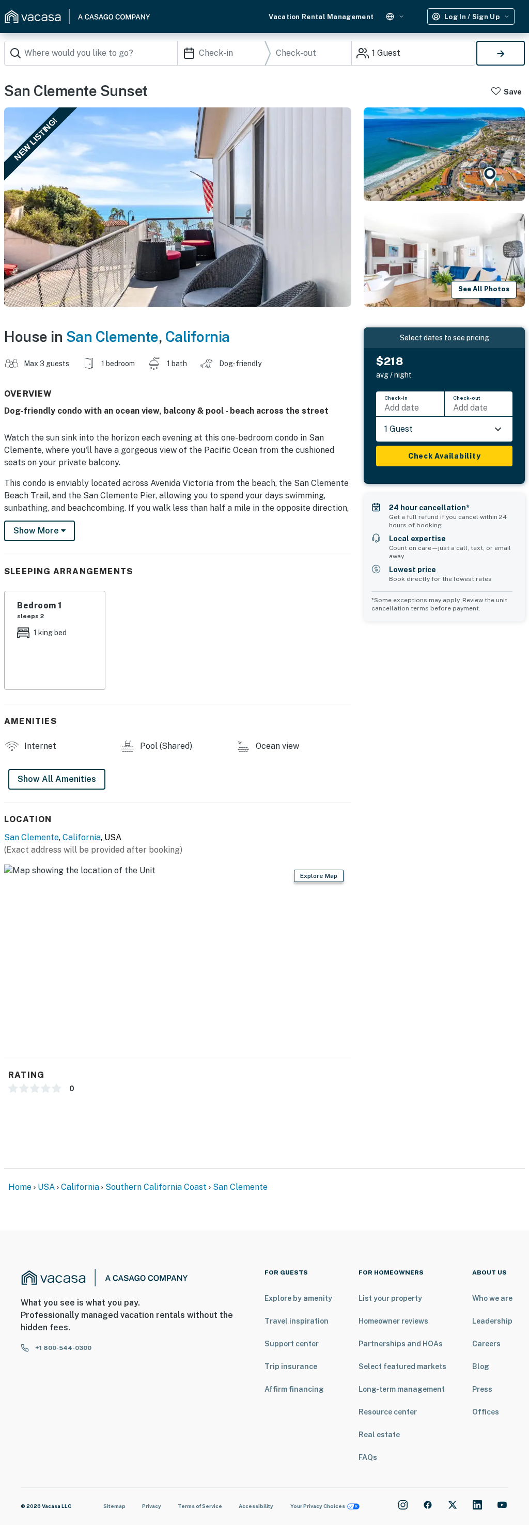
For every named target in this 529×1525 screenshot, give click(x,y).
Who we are (492, 1298)
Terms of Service (200, 1506)
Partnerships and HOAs (401, 1344)
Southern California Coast (156, 1187)
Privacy (151, 1506)
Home (20, 1187)
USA (46, 1187)
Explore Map (318, 875)
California (197, 336)
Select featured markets (402, 1366)
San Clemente (112, 336)
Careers (486, 1344)
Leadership (492, 1321)
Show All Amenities (57, 779)
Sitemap (114, 1506)
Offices (485, 1412)
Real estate (379, 1434)
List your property (390, 1298)
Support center (291, 1344)
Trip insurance (290, 1366)
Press (482, 1389)
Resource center (388, 1412)
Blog (480, 1366)
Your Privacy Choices (317, 1506)
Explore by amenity (298, 1298)
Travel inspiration (296, 1321)
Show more (37, 531)
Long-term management (402, 1389)
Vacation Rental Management (321, 17)
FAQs (368, 1457)
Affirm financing (294, 1389)
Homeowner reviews (393, 1321)
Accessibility (256, 1506)
